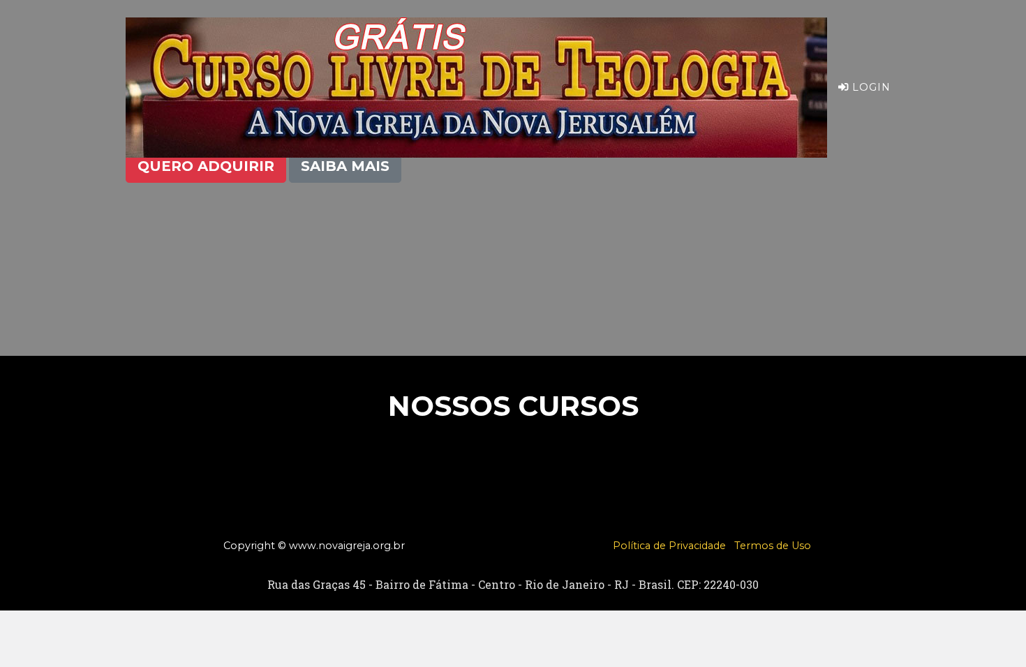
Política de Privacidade (669, 545)
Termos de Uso (772, 545)
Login (870, 87)
